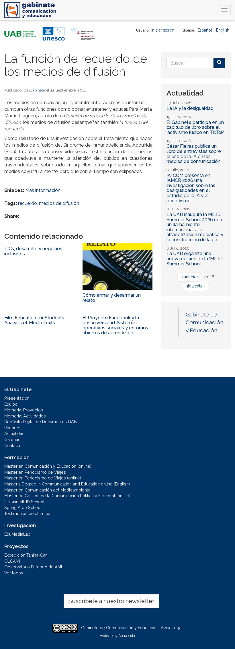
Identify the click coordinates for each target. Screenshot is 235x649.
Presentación (17, 398)
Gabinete (37, 90)
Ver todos (13, 572)
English (222, 30)
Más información (42, 190)
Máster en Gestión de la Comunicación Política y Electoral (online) (67, 495)
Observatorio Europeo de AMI (33, 566)
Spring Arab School (23, 507)
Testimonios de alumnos (28, 513)
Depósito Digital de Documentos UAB (40, 421)
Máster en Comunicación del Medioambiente (47, 489)
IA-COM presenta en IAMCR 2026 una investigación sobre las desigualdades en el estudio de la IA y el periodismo (191, 188)
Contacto (12, 445)
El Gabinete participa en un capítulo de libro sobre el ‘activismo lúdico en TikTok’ (195, 127)
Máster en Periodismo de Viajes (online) (42, 477)
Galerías (12, 439)
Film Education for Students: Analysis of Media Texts (34, 320)
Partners (12, 427)
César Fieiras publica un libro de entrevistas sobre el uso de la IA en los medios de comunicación (194, 153)
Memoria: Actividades (25, 415)
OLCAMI (12, 561)
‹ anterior (189, 277)
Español (204, 30)
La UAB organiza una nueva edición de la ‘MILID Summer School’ (195, 258)
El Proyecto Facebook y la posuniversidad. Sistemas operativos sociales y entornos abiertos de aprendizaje (115, 325)
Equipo (10, 404)
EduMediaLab (17, 534)
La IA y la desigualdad (190, 108)
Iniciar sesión (163, 30)
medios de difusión (59, 203)
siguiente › (195, 286)
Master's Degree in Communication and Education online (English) (67, 483)
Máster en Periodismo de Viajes (35, 472)
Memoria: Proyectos (23, 409)
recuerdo (27, 203)
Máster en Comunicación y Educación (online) (47, 466)
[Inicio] (30, 10)
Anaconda (126, 636)
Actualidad (14, 433)
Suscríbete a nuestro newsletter (111, 601)
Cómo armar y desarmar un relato (112, 297)
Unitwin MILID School (24, 501)
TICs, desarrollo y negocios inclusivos (33, 251)
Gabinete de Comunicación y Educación (204, 322)
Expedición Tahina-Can (26, 555)
